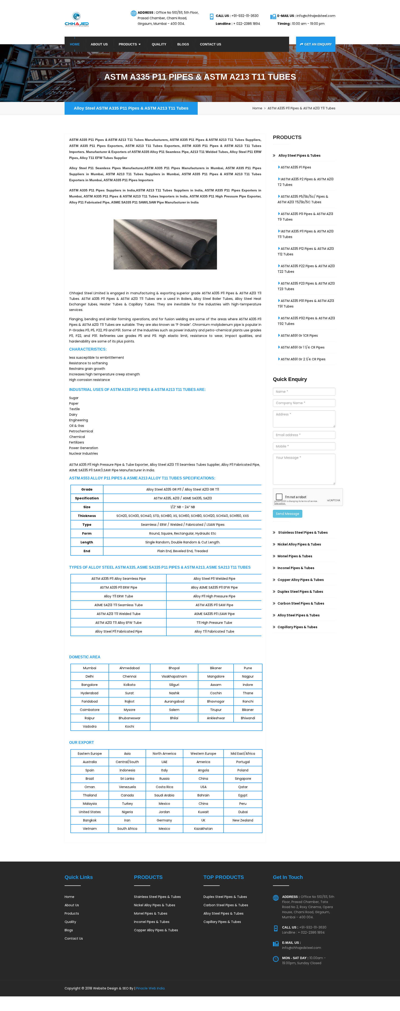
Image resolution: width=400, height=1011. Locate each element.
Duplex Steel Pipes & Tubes (225, 896)
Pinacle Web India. (150, 988)
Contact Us (210, 44)
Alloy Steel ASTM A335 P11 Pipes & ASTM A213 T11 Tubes (131, 108)
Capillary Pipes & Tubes (222, 921)
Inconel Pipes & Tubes (151, 921)
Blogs (183, 44)
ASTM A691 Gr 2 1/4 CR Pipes (303, 359)
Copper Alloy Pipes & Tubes (156, 930)
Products (128, 44)
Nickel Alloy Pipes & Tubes (154, 905)
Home (75, 44)
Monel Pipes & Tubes (150, 913)
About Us (99, 44)
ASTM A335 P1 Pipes (296, 167)
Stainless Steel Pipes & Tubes (157, 896)
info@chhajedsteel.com (301, 947)
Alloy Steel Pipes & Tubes (223, 913)
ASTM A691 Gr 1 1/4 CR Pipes (303, 347)
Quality (159, 44)
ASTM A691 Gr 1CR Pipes (299, 335)
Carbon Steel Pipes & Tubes (225, 905)
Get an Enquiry (318, 44)
